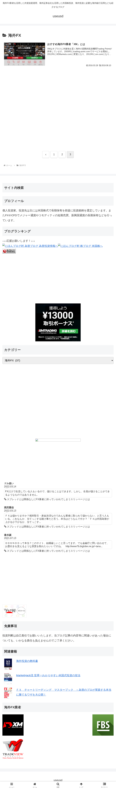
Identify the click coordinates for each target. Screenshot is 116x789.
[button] (107, 540)
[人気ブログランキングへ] (9, 250)
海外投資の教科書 (27, 661)
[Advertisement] (58, 110)
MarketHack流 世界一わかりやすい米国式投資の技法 (48, 675)
